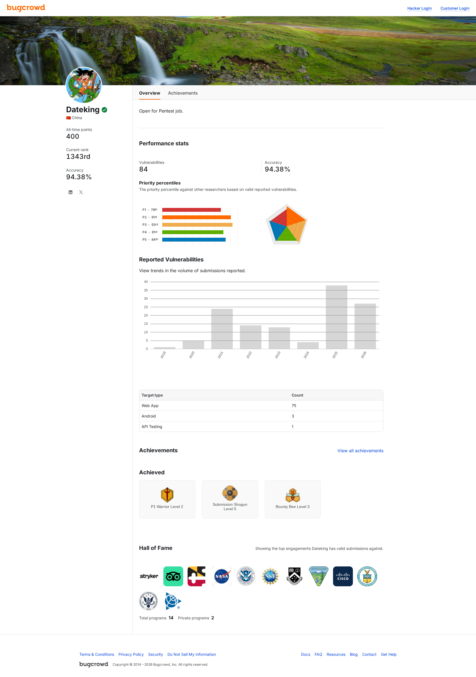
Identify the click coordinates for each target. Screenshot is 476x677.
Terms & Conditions (96, 654)
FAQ (318, 654)
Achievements (183, 93)
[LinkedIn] (70, 192)
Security (155, 654)
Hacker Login (419, 8)
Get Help (389, 654)
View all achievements (360, 450)
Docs (305, 654)
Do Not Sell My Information (191, 654)
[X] (81, 192)
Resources (336, 654)
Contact (369, 654)
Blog (354, 654)
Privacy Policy (131, 654)
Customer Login (454, 8)
